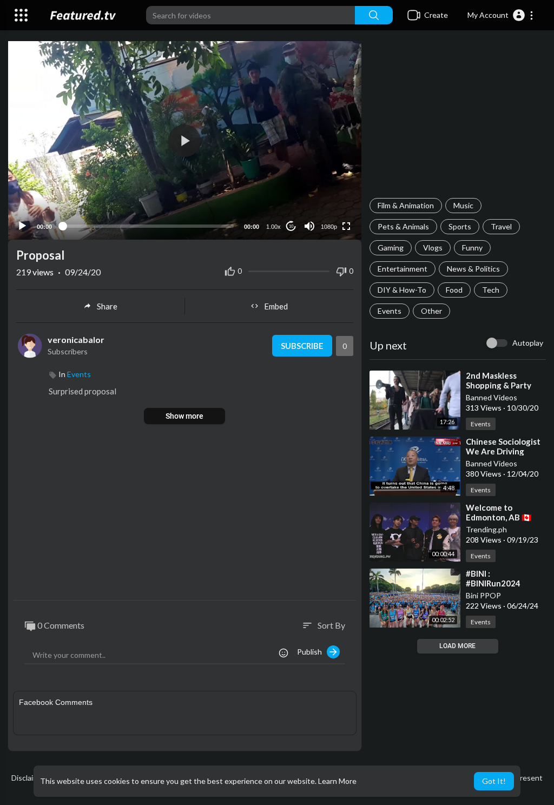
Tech (490, 289)
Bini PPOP (483, 595)
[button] (501, 15)
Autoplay (527, 342)
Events (389, 310)
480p (325, 200)
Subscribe (302, 346)
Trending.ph (486, 529)
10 (291, 226)
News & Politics (473, 268)
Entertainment (402, 268)
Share (107, 306)
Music (463, 205)
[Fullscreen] (346, 226)
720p (325, 184)
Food (454, 289)
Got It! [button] (494, 781)
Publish (312, 651)
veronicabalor (76, 339)
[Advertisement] (458, 119)
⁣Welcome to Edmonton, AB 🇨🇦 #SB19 (499, 517)
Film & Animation (406, 205)
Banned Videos (491, 397)
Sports (460, 226)
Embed (276, 306)
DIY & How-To (402, 289)
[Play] (22, 226)
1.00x (273, 226)
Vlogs (433, 247)
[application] (184, 140)
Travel (501, 226)
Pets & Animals (403, 226)
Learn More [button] (337, 781)
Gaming (391, 247)
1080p (329, 226)
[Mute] (309, 226)
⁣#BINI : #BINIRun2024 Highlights (493, 583)
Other (431, 310)
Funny (472, 247)
